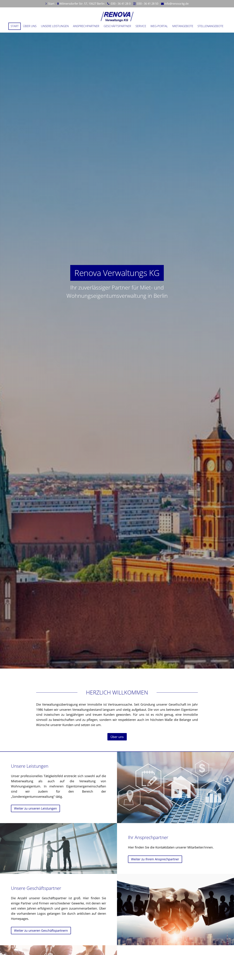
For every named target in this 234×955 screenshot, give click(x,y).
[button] (117, 590)
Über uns (29, 26)
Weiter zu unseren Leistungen (35, 808)
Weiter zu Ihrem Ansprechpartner (155, 859)
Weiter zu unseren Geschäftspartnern (41, 930)
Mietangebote (182, 26)
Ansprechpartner (86, 26)
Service (141, 26)
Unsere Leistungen (55, 26)
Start (51, 3)
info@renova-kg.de (176, 3)
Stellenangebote (210, 26)
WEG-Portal (159, 26)
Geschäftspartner (117, 26)
